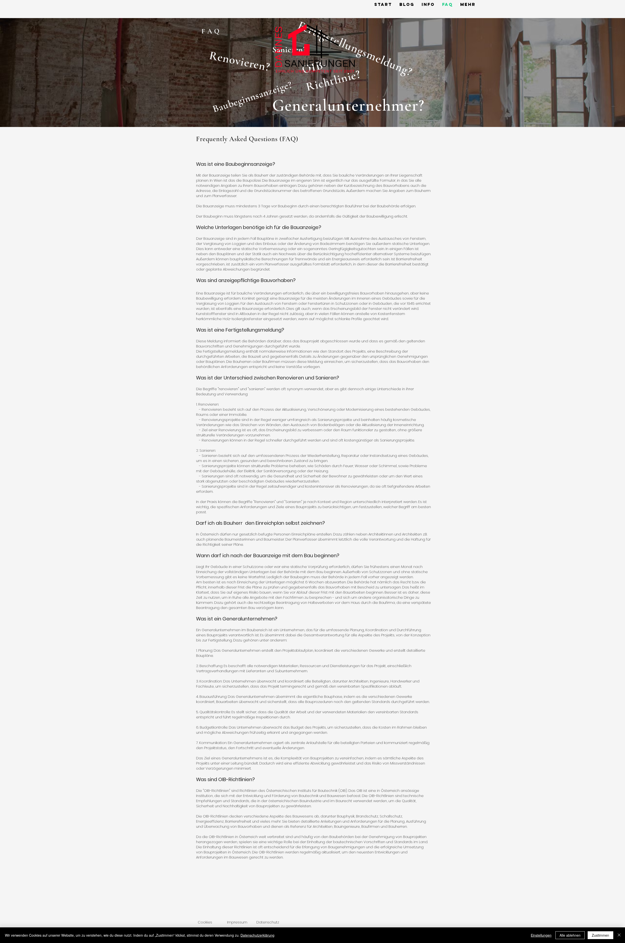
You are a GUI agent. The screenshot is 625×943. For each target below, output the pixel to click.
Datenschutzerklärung (257, 935)
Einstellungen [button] (541, 935)
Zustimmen (600, 935)
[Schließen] (619, 935)
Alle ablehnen (570, 935)
